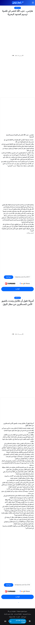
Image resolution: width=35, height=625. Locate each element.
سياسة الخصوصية (27, 614)
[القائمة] (33, 3)
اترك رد (17, 289)
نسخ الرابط (8, 277)
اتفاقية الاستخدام (18, 614)
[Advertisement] (17, 35)
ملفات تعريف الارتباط (8, 614)
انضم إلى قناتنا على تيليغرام (20, 621)
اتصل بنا (18, 617)
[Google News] (25, 283)
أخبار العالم (17, 8)
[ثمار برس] (17, 2)
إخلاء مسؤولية (12, 617)
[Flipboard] (10, 284)
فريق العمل (23, 617)
